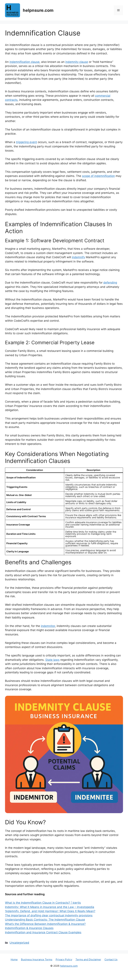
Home (14, 959)
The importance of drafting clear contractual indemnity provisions (48, 915)
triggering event (26, 142)
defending (110, 282)
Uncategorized (19, 942)
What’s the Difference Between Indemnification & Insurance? (45, 924)
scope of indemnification (98, 176)
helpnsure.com (38, 10)
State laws (52, 659)
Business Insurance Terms (36, 959)
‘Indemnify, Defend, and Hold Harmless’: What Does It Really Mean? (50, 911)
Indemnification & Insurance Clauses (29, 928)
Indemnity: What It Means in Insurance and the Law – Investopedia (49, 907)
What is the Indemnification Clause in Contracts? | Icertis (43, 902)
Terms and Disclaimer (88, 959)
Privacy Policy (64, 959)
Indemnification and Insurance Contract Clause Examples (43, 932)
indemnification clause (25, 62)
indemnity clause (76, 62)
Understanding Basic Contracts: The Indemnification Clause (45, 919)
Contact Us (111, 959)
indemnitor (48, 626)
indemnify (78, 257)
